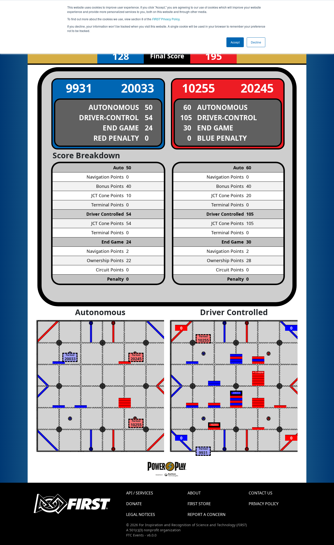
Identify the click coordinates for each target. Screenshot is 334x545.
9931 (79, 88)
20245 (257, 88)
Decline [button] (256, 42)
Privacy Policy (165, 19)
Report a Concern (206, 514)
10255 (198, 88)
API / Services (139, 493)
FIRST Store (199, 503)
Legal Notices (140, 514)
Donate (134, 503)
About (194, 493)
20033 (137, 88)
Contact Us (260, 493)
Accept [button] (235, 42)
